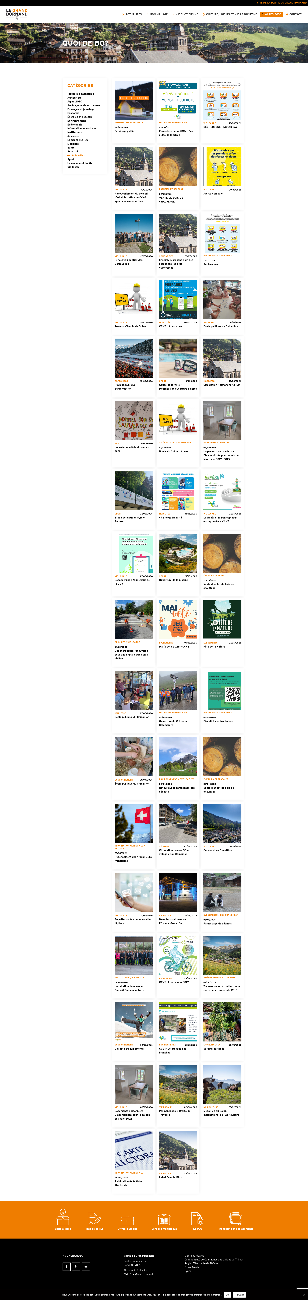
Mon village (159, 14)
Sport (70, 159)
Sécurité (72, 151)
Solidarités (78, 155)
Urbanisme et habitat (80, 163)
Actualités (133, 14)
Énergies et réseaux (79, 116)
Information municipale (81, 128)
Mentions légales (194, 1255)
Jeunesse (73, 136)
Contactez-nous (133, 1261)
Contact (295, 14)
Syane (188, 1271)
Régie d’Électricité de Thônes (201, 1263)
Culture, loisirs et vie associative (231, 14)
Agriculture (74, 97)
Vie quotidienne (187, 14)
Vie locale (73, 167)
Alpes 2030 (273, 14)
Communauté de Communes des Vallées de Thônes (214, 1259)
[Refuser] (304, 1294)
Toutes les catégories (80, 93)
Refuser (239, 1294)
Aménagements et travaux (83, 105)
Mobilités (73, 143)
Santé (71, 147)
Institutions (74, 132)
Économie (73, 113)
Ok (227, 1294)
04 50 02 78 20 (132, 1265)
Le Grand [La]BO (77, 140)
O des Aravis (191, 1267)
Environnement (76, 120)
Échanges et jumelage (80, 109)
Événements (74, 124)
